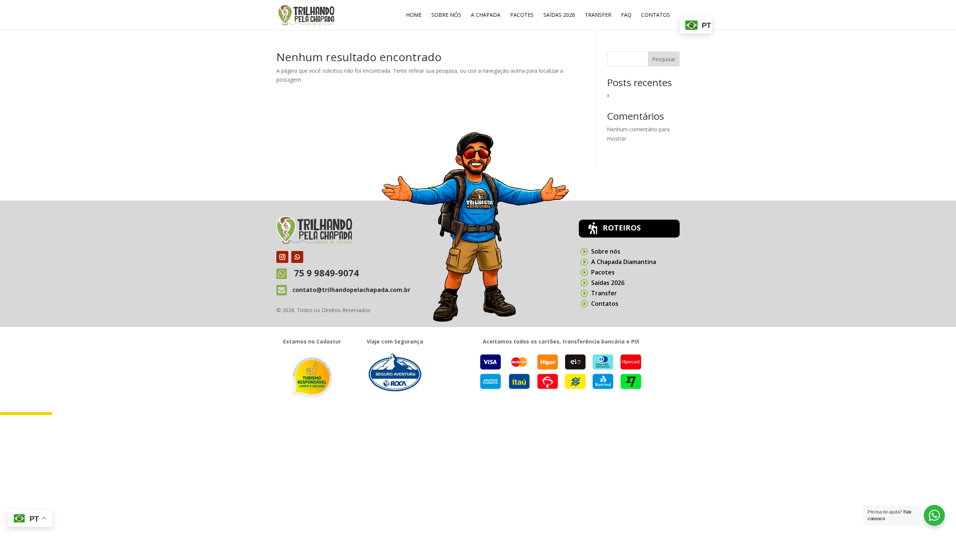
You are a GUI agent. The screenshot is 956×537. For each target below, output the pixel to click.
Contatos (655, 15)
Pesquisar (664, 59)
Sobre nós (446, 15)
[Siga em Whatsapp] (297, 257)
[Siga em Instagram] (282, 257)
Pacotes (522, 15)
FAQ (626, 15)
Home (414, 15)
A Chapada (485, 15)
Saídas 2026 (559, 15)
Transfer (598, 15)
